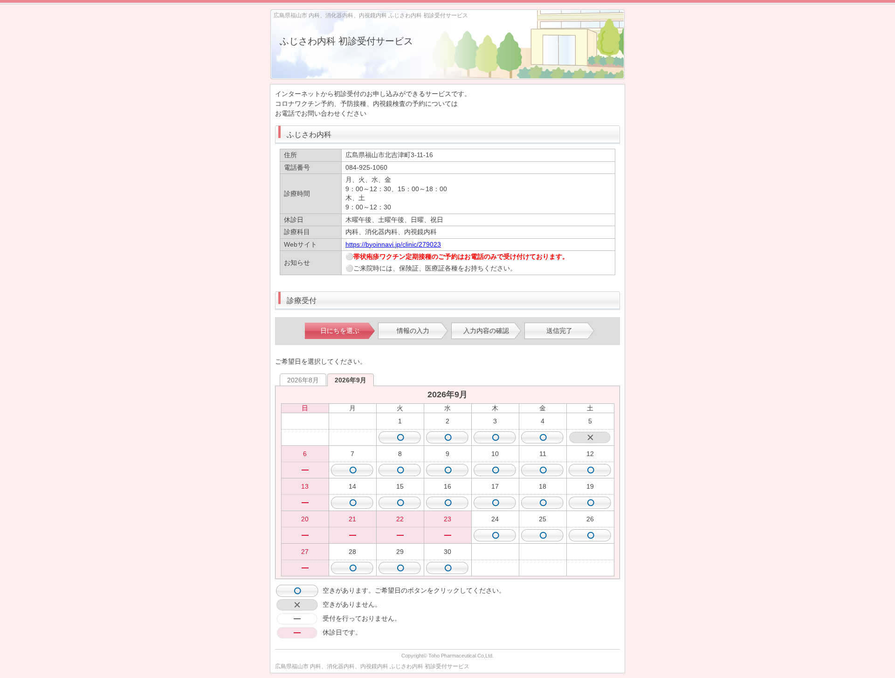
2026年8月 (303, 380)
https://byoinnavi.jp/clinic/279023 (393, 244)
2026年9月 (350, 380)
